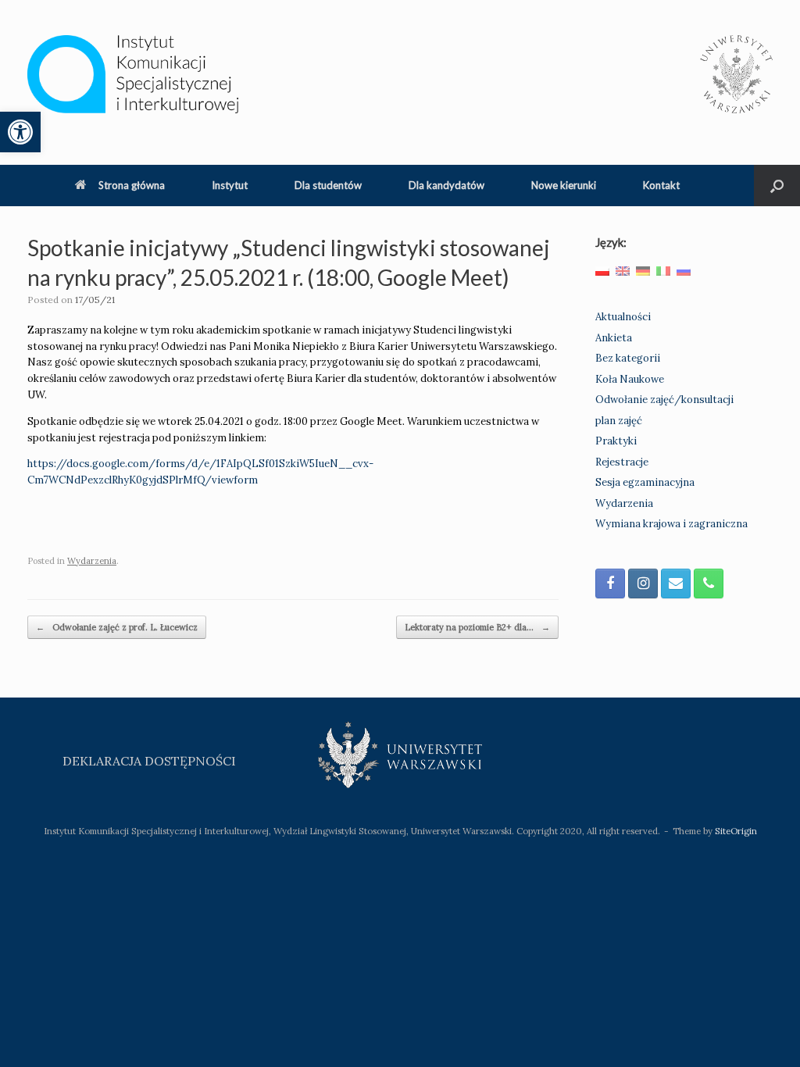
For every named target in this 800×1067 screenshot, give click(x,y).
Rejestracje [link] (621, 462)
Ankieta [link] (613, 337)
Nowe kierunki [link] (563, 185)
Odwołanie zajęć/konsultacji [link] (664, 399)
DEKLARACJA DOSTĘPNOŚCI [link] (149, 761)
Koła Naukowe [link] (629, 379)
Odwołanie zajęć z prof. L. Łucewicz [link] (117, 627)
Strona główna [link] (131, 185)
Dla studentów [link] (328, 185)
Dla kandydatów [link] (446, 185)
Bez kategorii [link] (627, 358)
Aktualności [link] (623, 316)
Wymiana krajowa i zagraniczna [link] (671, 523)
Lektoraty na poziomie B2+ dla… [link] (477, 627)
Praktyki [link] (616, 441)
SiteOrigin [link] (736, 831)
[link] (20, 132)
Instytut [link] (230, 185)
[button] (777, 185)
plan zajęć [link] (618, 420)
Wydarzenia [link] (91, 560)
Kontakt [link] (661, 185)
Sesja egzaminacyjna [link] (645, 482)
